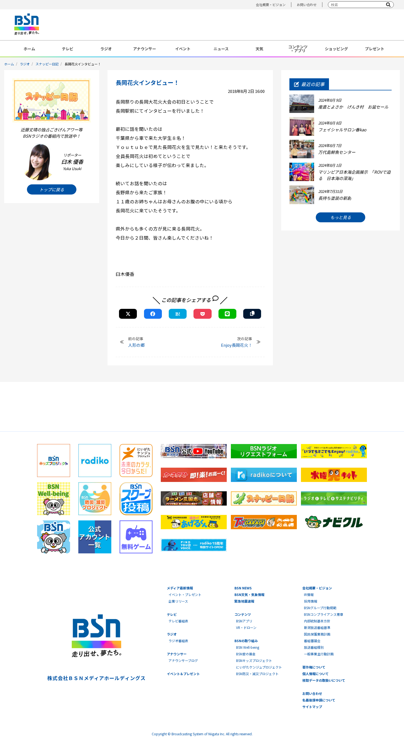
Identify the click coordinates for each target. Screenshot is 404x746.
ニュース (221, 48)
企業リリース (178, 601)
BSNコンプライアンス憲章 (323, 614)
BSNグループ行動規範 (320, 607)
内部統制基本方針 (317, 621)
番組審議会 (312, 640)
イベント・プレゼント (184, 594)
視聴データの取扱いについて (323, 680)
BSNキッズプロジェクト (254, 660)
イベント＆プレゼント (183, 673)
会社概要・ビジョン (271, 4)
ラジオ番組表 (178, 640)
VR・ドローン (246, 627)
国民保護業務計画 (317, 634)
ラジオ (106, 48)
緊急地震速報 (244, 601)
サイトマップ (312, 706)
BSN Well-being (247, 647)
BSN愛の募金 (246, 653)
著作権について (313, 667)
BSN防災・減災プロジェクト (257, 673)
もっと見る (340, 217)
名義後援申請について (318, 700)
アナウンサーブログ (183, 660)
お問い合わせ (307, 4)
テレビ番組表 (178, 621)
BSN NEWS (243, 588)
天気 (259, 48)
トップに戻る (51, 189)
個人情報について (315, 673)
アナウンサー (144, 48)
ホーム (29, 48)
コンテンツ (242, 614)
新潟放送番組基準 (317, 627)
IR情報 (309, 594)
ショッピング (336, 48)
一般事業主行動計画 (319, 653)
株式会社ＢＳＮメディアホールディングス (96, 677)
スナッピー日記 (47, 64)
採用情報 (310, 601)
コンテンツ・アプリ (298, 48)
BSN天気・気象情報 (249, 594)
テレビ (67, 48)
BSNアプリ (244, 621)
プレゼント (374, 48)
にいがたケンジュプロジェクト (259, 667)
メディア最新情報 (180, 588)
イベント (182, 48)
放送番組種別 (314, 647)
